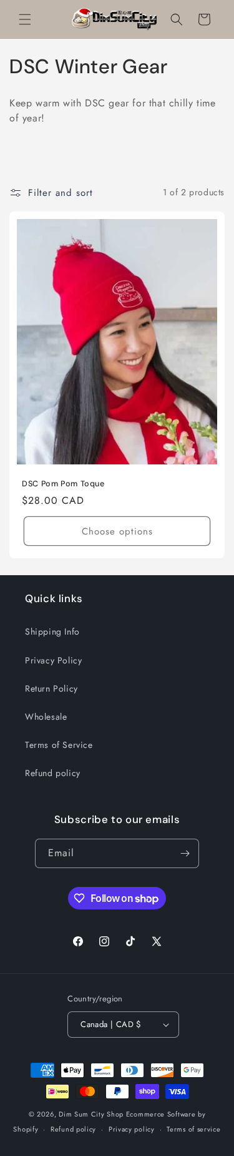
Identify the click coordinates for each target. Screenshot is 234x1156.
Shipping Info (52, 631)
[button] (25, 19)
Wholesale (46, 716)
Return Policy (51, 688)
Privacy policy (132, 1129)
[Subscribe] (184, 853)
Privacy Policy (53, 660)
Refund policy (52, 773)
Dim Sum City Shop (91, 1114)
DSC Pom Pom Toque (63, 484)
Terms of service (193, 1129)
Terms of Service (59, 745)
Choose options (117, 531)
